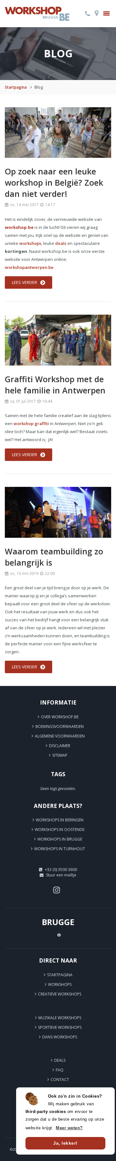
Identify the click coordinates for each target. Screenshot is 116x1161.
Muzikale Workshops (59, 1017)
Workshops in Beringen (59, 820)
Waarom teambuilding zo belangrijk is (54, 557)
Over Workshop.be (60, 717)
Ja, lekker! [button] (65, 1143)
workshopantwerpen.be (29, 267)
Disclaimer (59, 745)
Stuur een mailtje (61, 875)
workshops (30, 243)
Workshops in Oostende (59, 829)
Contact (60, 1079)
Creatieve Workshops (59, 994)
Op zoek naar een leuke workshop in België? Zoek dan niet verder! (54, 182)
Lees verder (24, 282)
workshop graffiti (31, 423)
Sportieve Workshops (60, 1027)
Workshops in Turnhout (59, 848)
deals (60, 243)
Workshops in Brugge (59, 839)
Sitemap (59, 755)
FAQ (59, 1070)
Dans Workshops (59, 1037)
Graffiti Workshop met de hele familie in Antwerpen (55, 385)
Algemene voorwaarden (60, 736)
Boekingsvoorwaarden (59, 726)
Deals (59, 1060)
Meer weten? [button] (69, 1127)
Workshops (60, 984)
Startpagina (16, 87)
